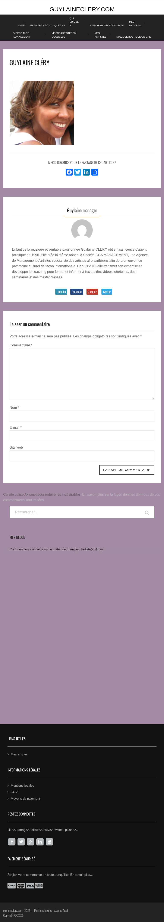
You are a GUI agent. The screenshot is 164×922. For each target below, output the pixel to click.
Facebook (77, 291)
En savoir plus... (81, 874)
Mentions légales (22, 785)
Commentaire (21, 345)
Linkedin (61, 291)
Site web (16, 447)
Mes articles (19, 754)
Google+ (92, 291)
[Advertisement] (82, 677)
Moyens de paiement (25, 798)
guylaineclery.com (82, 9)
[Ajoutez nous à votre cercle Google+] (30, 842)
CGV (14, 792)
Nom (14, 407)
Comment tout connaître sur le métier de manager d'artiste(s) (52, 549)
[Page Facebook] (11, 842)
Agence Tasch (61, 910)
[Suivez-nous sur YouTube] (49, 842)
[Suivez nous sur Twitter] (21, 842)
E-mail (16, 427)
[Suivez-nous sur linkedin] (40, 842)
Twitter (107, 291)
